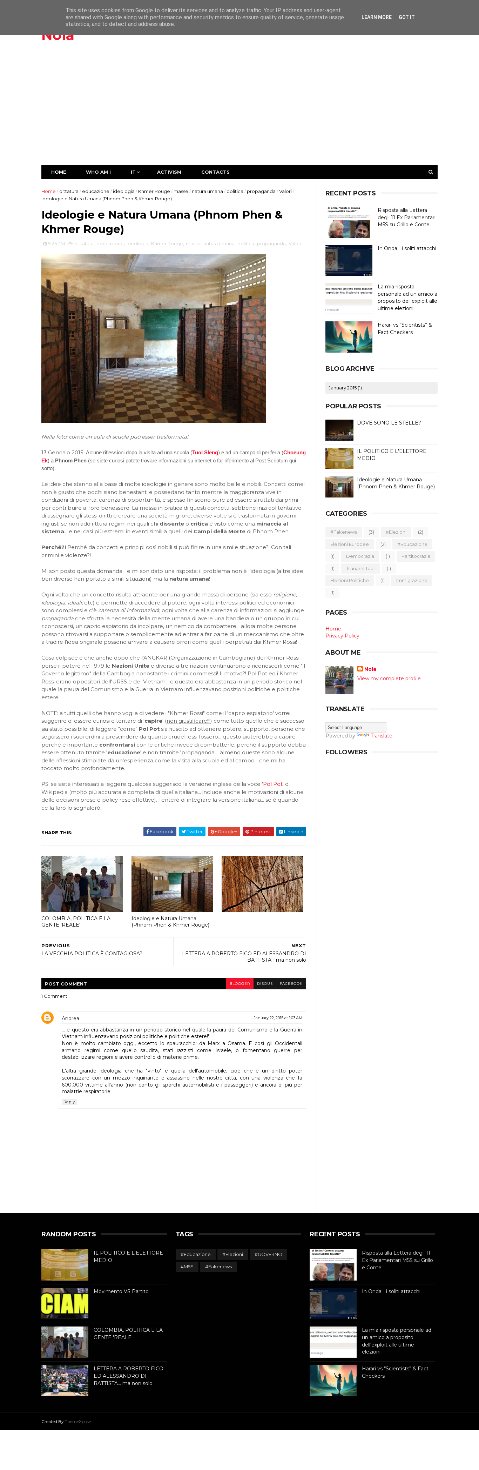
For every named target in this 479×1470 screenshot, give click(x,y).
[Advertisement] (239, 112)
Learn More (377, 17)
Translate (381, 736)
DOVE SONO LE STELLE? (389, 423)
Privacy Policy (342, 636)
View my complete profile (389, 678)
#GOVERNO (268, 1254)
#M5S (187, 1266)
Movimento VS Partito (121, 1291)
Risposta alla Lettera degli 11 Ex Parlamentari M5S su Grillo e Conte (407, 217)
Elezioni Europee (349, 544)
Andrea (70, 1018)
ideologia (124, 191)
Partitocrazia (416, 556)
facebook (291, 983)
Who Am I (98, 172)
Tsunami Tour (360, 568)
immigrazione (411, 580)
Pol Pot (273, 784)
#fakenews (343, 532)
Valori (285, 191)
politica (235, 191)
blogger (240, 983)
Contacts (215, 172)
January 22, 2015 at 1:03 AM (278, 1017)
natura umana (207, 191)
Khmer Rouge (154, 191)
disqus (265, 983)
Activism (169, 172)
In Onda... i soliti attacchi (407, 248)
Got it (407, 17)
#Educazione (412, 544)
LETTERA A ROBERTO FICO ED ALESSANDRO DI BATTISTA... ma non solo (128, 1375)
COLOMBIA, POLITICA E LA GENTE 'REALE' (75, 921)
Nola (57, 35)
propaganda (261, 191)
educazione (95, 191)
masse (181, 191)
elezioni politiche (349, 580)
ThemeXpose (78, 1421)
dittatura (69, 191)
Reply (69, 1102)
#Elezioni (396, 532)
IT (133, 172)
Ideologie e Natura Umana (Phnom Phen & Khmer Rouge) (170, 921)
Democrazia (360, 556)
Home (58, 172)
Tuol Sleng (205, 452)
